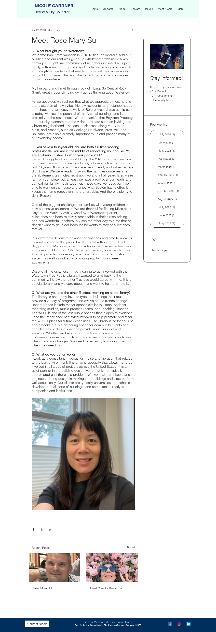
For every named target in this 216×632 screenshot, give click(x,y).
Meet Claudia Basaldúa (106, 588)
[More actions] (133, 30)
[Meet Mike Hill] (54, 567)
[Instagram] (179, 624)
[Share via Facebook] (33, 529)
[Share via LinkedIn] (49, 529)
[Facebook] (170, 624)
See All (131, 547)
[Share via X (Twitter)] (41, 529)
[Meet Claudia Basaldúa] (112, 567)
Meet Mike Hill (42, 588)
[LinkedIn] (188, 624)
